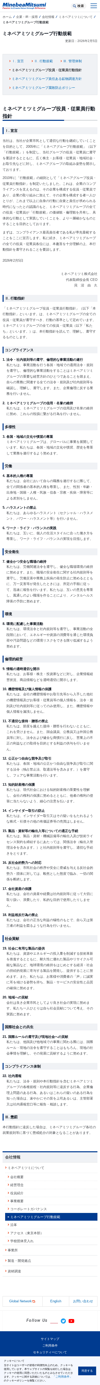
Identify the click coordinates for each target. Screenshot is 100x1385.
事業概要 (17, 1201)
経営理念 (17, 1185)
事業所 (13, 1250)
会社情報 (48, 17)
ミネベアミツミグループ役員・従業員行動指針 (47, 70)
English (55, 1301)
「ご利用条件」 (62, 1376)
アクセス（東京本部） (27, 1233)
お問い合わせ (83, 1301)
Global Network (20, 1301)
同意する (87, 1370)
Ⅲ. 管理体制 (72, 61)
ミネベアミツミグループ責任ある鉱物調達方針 (47, 79)
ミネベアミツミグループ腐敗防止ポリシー (43, 88)
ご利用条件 (50, 1345)
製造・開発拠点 (19, 1261)
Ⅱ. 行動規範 (43, 61)
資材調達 (14, 1271)
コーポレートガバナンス (28, 1209)
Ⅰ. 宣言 (18, 61)
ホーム (7, 17)
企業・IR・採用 (27, 17)
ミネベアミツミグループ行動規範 (35, 1217)
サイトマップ (50, 1339)
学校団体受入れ (22, 1241)
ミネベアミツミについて (76, 17)
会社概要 (17, 1177)
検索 (80, 6)
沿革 (13, 1225)
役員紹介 (17, 1193)
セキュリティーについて (50, 1352)
